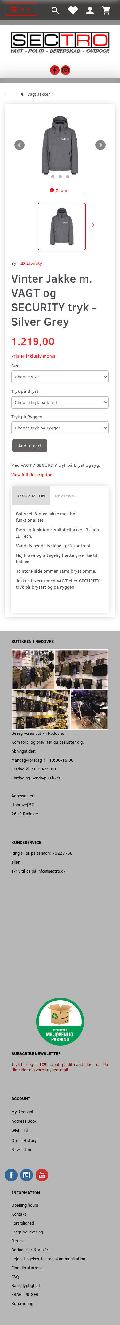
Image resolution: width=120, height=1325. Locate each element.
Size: (15, 365)
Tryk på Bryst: (25, 391)
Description (30, 496)
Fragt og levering (27, 1231)
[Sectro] (60, 42)
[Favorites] (73, 10)
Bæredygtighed (26, 1285)
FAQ (15, 1276)
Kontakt (19, 1214)
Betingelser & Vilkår (30, 1249)
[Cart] (106, 10)
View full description (31, 475)
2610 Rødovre (25, 813)
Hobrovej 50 (23, 804)
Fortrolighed (23, 1222)
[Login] (90, 10)
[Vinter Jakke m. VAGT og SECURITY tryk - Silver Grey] (60, 145)
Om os (17, 1240)
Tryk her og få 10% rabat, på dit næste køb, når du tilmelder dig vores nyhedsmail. (60, 1067)
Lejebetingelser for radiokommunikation (48, 1258)
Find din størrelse (28, 1267)
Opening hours (25, 1205)
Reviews (65, 496)
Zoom (61, 190)
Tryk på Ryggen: (27, 416)
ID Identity (31, 263)
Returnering (22, 1303)
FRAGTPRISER (25, 1294)
